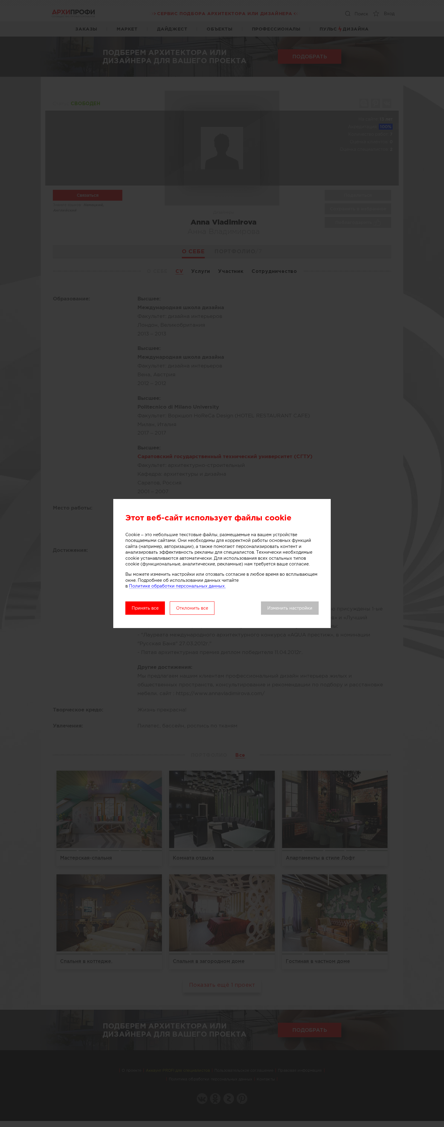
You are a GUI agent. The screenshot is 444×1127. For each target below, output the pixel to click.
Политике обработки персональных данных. (177, 586)
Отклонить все (192, 608)
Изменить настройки (289, 608)
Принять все (145, 608)
